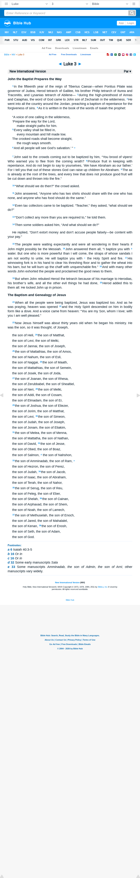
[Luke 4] (135, 403)
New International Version (67, 582)
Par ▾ (127, 71)
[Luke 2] (4, 403)
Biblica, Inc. (103, 587)
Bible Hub (70, 600)
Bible (6, 54)
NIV (13, 54)
